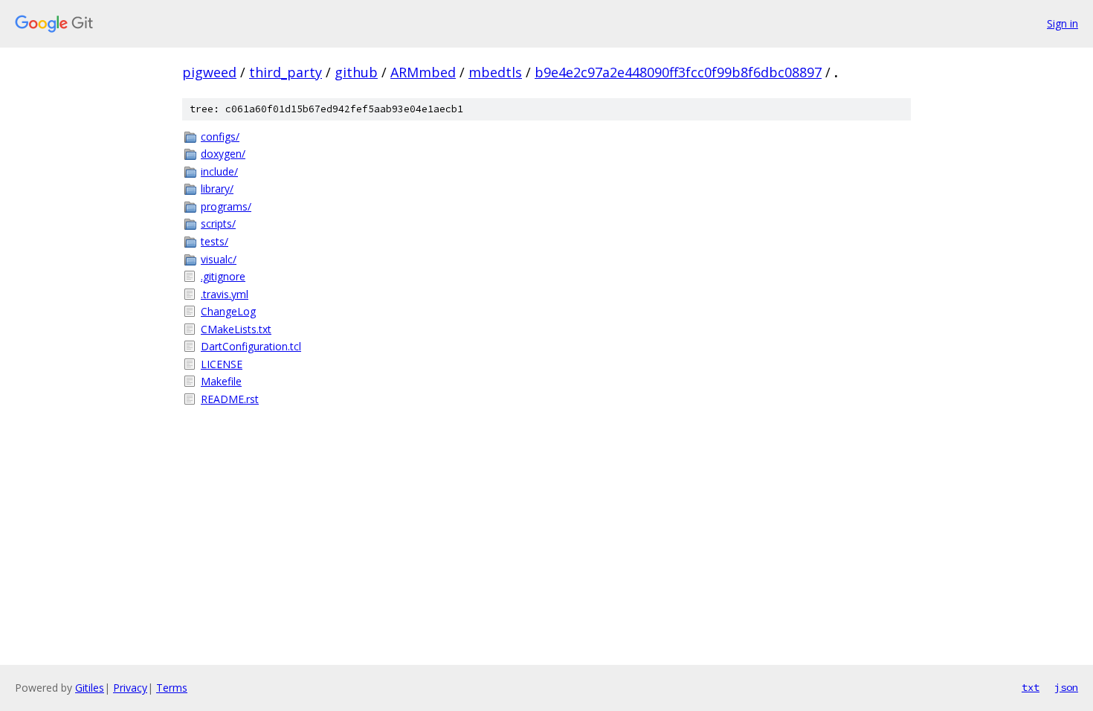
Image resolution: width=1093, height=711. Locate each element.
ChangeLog (228, 311)
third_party (285, 72)
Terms (171, 688)
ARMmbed (423, 72)
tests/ (214, 241)
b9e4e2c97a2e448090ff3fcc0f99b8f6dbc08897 (678, 72)
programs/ (226, 206)
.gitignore (223, 276)
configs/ (220, 136)
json (1066, 687)
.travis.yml (224, 294)
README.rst (230, 399)
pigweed (209, 72)
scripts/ (218, 223)
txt (1030, 687)
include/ (219, 171)
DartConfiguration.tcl (251, 346)
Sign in (1062, 23)
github (356, 72)
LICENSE (221, 364)
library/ (217, 188)
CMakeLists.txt (236, 329)
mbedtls (495, 72)
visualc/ (218, 259)
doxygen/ (223, 154)
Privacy (130, 688)
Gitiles (89, 688)
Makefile (221, 381)
